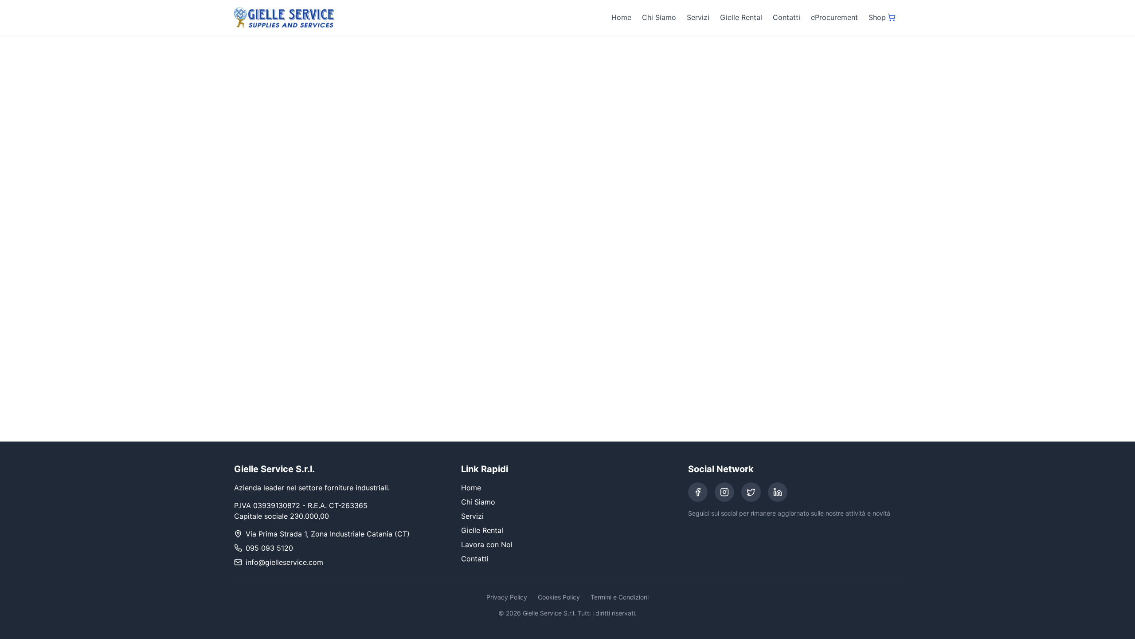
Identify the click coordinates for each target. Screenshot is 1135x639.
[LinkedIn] (777, 492)
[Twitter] (751, 492)
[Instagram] (724, 492)
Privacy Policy (506, 597)
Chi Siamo (659, 17)
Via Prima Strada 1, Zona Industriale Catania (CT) (328, 533)
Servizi (698, 17)
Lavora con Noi (487, 544)
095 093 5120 (269, 548)
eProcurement (834, 17)
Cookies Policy (559, 597)
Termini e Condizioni (620, 597)
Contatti (786, 17)
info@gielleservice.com (284, 562)
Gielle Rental (741, 17)
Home (621, 17)
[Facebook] (698, 492)
